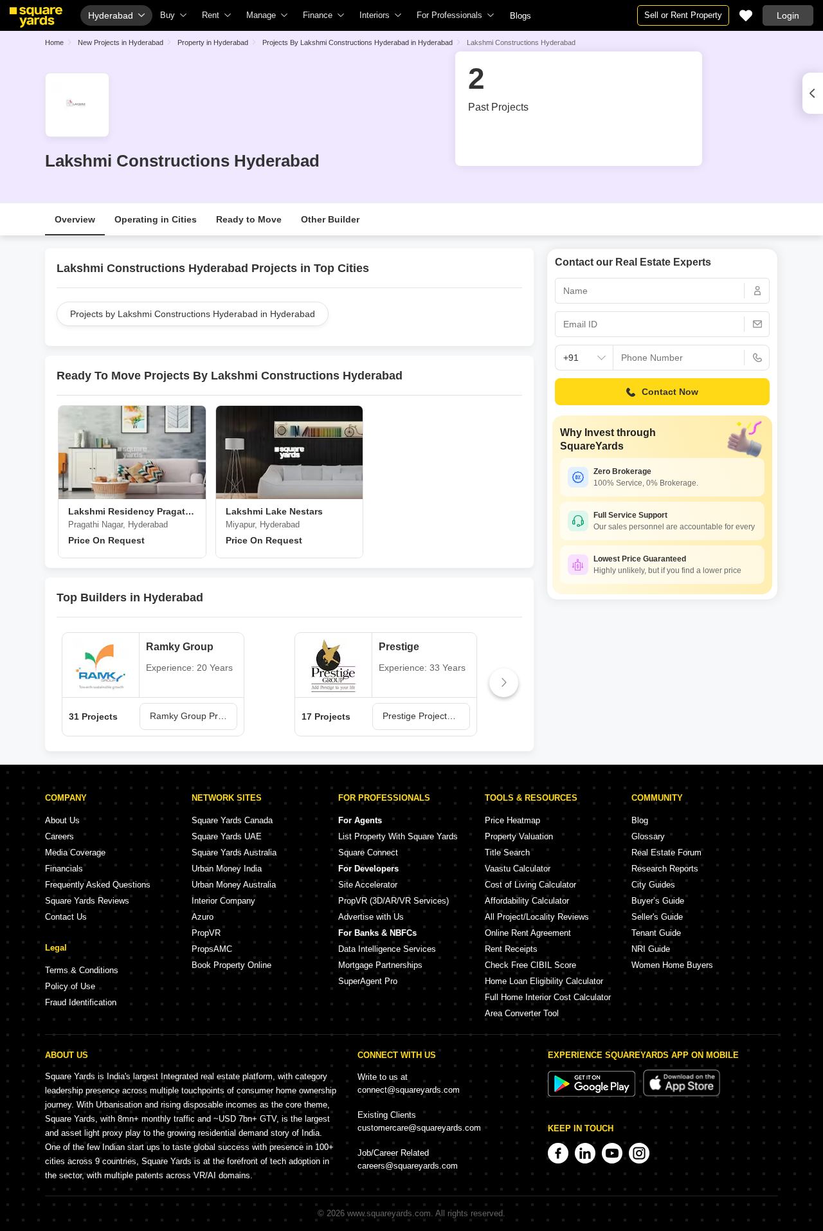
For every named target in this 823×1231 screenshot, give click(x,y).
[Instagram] (639, 1153)
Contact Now (670, 392)
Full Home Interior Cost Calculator (548, 997)
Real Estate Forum (666, 852)
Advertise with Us (371, 917)
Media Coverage (75, 852)
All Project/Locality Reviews (537, 917)
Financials (64, 868)
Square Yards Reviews (87, 901)
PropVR (206, 933)
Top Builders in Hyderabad (130, 597)
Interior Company (223, 901)
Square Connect (368, 852)
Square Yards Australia (234, 852)
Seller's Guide (657, 917)
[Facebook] (558, 1153)
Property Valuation (519, 836)
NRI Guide (650, 949)
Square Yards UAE (227, 836)
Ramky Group (179, 646)
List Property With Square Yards (398, 836)
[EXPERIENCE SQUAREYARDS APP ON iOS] (681, 1094)
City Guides (653, 884)
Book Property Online (231, 965)
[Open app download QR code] (812, 93)
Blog (639, 820)
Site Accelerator (367, 884)
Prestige (399, 646)
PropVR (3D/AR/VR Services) (393, 901)
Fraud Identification (80, 1002)
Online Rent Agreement (528, 933)
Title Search (507, 852)
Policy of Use (70, 986)
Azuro (202, 917)
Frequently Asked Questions (97, 884)
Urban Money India (227, 868)
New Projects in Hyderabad (120, 42)
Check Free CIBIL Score (530, 965)
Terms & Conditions (81, 970)
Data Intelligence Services (387, 949)
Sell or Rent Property (683, 15)
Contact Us (66, 917)
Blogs (520, 16)
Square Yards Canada (232, 820)
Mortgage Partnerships (380, 965)
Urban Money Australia (234, 884)
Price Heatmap (512, 820)
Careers (59, 836)
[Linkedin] (585, 1153)
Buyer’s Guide (657, 901)
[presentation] (74, 682)
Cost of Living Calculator (530, 884)
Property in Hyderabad (212, 42)
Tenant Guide (656, 933)
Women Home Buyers (672, 965)
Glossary (648, 836)
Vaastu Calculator (517, 868)
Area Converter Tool (522, 1013)
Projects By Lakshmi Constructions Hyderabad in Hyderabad (357, 42)
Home (54, 42)
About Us (62, 820)
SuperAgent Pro (367, 981)
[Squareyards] (36, 17)
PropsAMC (212, 949)
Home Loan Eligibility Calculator (544, 981)
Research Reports (664, 868)
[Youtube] (612, 1153)
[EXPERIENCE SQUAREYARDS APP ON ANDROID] (593, 1094)
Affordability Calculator (527, 901)
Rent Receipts (511, 949)
